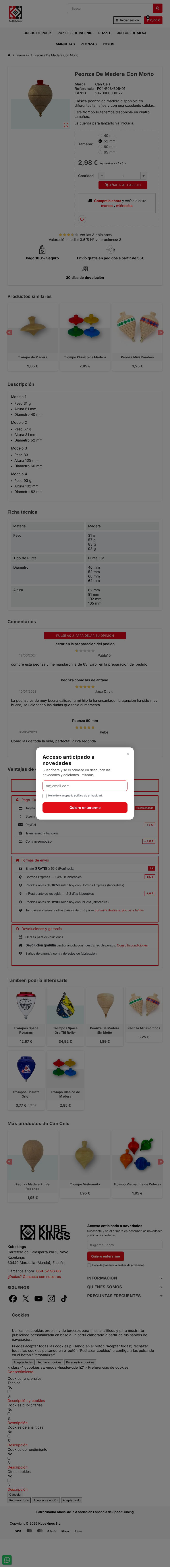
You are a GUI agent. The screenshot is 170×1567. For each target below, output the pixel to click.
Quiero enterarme (85, 807)
